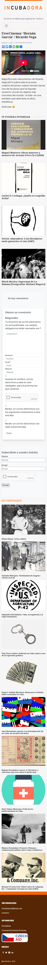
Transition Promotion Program (14, 930)
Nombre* (9, 355)
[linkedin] (12, 952)
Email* (8, 362)
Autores (4, 43)
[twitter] (6, 952)
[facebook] (3, 952)
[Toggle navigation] (6, 26)
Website (8, 369)
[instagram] (9, 952)
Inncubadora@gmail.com (12, 908)
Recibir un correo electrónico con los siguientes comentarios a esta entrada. (22, 412)
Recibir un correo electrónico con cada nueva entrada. (22, 425)
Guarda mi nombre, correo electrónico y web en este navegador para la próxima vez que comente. (21, 384)
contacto (5, 913)
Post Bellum (6, 926)
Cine (10, 43)
